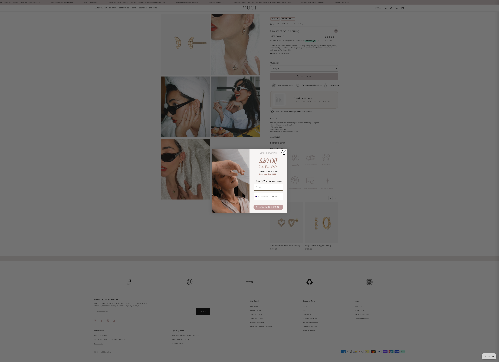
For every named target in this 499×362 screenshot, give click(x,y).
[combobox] (256, 196)
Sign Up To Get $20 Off (268, 207)
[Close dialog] (284, 152)
